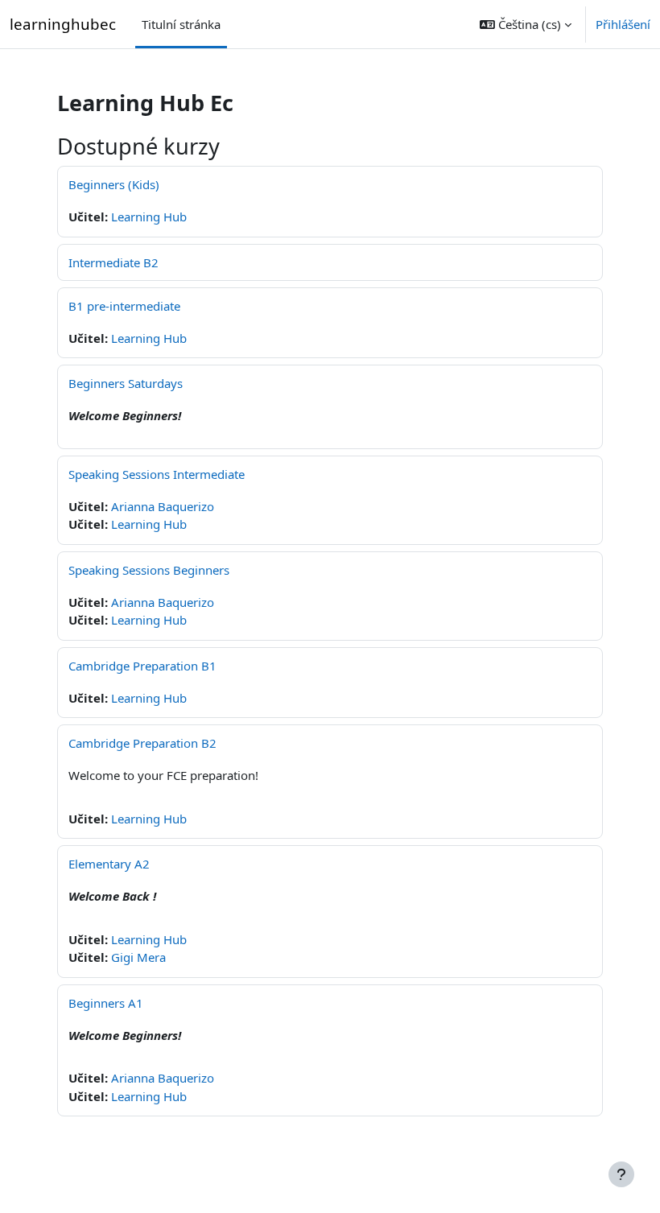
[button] (525, 24)
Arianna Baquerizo (162, 506)
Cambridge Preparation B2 (142, 743)
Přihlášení (623, 24)
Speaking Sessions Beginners (148, 570)
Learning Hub (149, 216)
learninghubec (63, 24)
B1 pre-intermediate (124, 306)
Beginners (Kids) (113, 184)
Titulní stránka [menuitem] (181, 24)
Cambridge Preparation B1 (142, 666)
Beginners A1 (105, 1003)
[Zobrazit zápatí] (621, 1174)
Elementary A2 (109, 864)
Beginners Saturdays (125, 383)
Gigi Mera (138, 957)
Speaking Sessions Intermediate (156, 474)
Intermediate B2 (113, 262)
